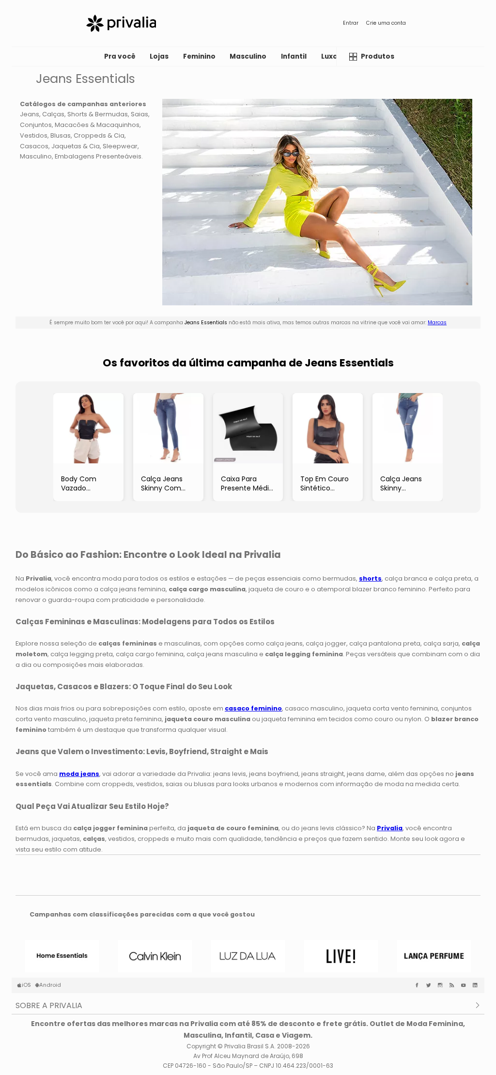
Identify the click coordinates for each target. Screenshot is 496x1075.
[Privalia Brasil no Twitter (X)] (430, 985)
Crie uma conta (386, 23)
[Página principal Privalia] (121, 23)
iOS (26, 985)
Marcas (437, 322)
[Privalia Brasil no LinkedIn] (477, 985)
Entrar (350, 23)
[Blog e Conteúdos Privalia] (454, 985)
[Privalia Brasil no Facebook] (419, 985)
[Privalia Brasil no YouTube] (465, 985)
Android (50, 985)
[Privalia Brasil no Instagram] (442, 985)
